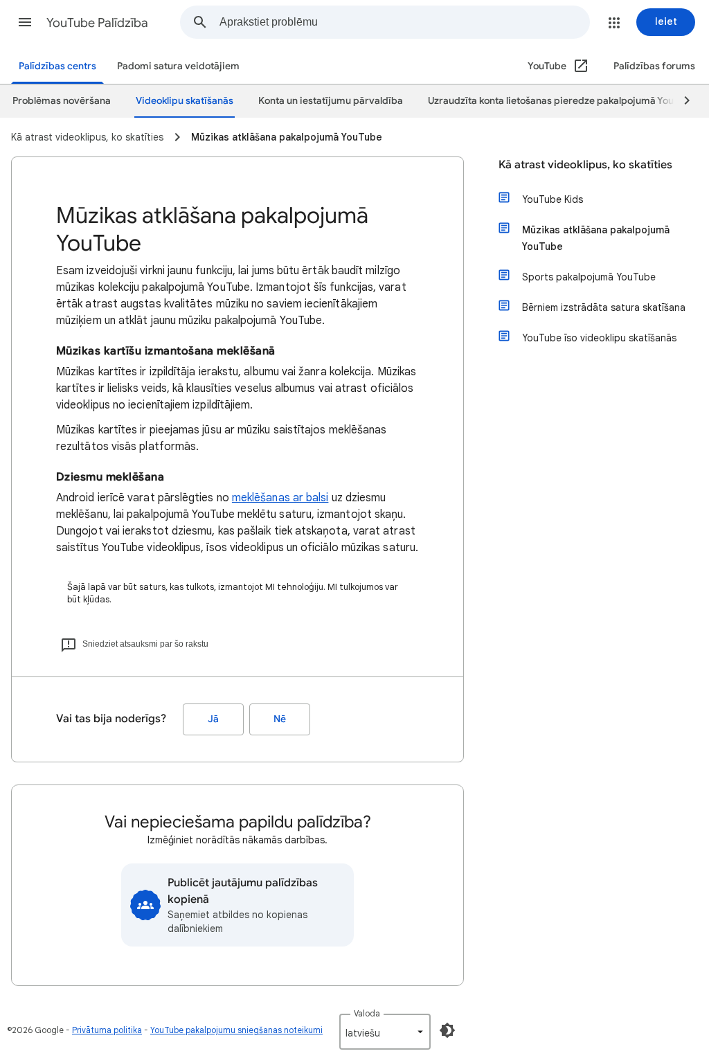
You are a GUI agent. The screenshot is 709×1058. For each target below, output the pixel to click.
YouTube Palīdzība (97, 22)
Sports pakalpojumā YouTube (589, 277)
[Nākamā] (680, 101)
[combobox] (404, 22)
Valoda (367, 1013)
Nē (279, 719)
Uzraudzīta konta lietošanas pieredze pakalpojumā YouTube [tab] (562, 101)
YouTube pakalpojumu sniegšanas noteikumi (236, 1030)
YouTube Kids (552, 199)
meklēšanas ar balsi (280, 498)
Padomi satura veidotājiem (178, 66)
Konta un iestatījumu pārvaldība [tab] (330, 101)
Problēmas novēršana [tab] (61, 101)
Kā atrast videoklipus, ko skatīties (585, 165)
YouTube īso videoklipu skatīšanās (599, 338)
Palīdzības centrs (57, 66)
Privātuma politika (107, 1030)
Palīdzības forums (654, 66)
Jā (213, 719)
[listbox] (385, 1032)
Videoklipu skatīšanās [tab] (184, 101)
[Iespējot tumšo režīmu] (447, 1030)
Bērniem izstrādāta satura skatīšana (603, 307)
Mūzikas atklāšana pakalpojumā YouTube (596, 238)
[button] (25, 22)
